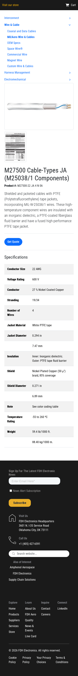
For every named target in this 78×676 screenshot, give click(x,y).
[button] (39, 106)
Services (14, 626)
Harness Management (17, 72)
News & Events (29, 628)
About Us (30, 608)
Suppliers (14, 620)
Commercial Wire (17, 54)
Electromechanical (15, 79)
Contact (45, 608)
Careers (45, 614)
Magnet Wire (14, 60)
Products (14, 614)
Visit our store (10, 5)
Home (12, 608)
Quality (29, 620)
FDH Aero (30, 614)
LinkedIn (62, 608)
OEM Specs (13, 43)
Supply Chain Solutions (22, 579)
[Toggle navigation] (71, 16)
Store (12, 632)
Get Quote (13, 241)
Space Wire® (15, 48)
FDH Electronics (22, 573)
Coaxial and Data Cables (21, 31)
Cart (73, 5)
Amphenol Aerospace (22, 567)
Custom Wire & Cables (20, 66)
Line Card (30, 636)
